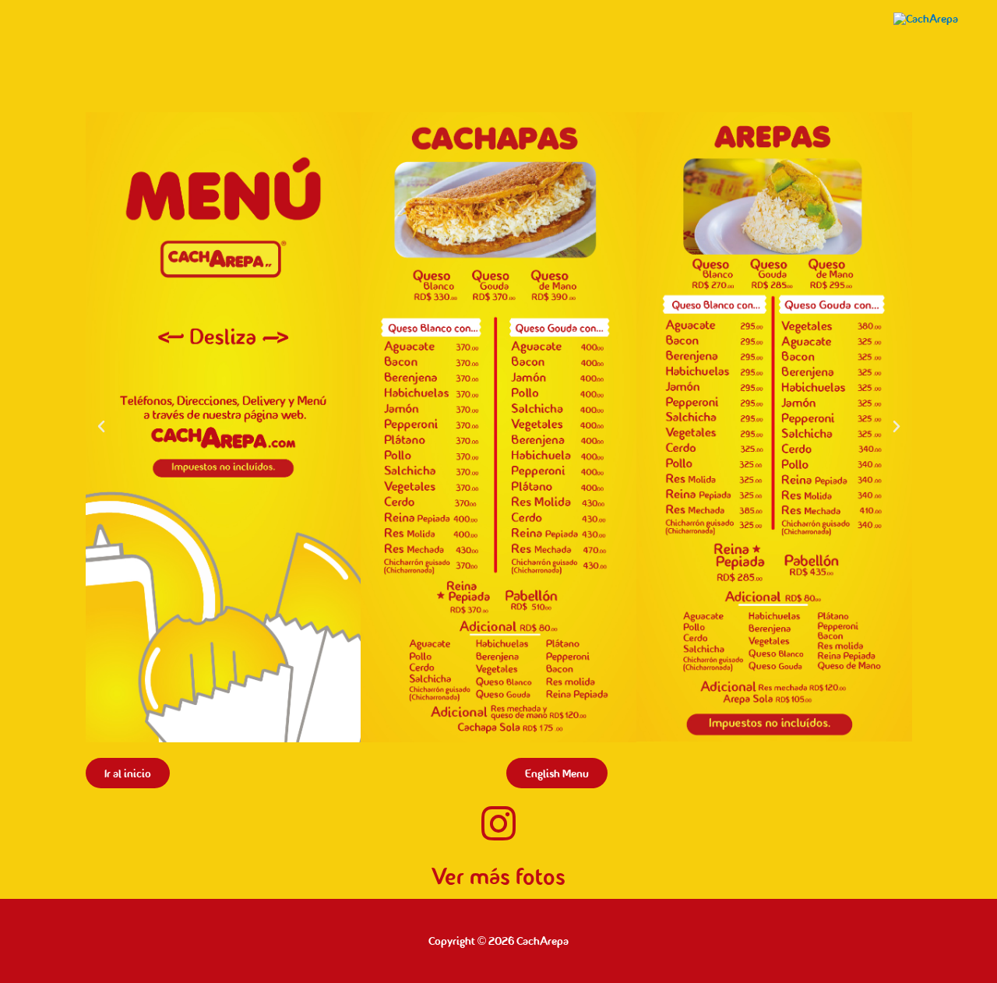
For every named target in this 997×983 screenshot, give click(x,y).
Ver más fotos (498, 875)
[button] (101, 427)
